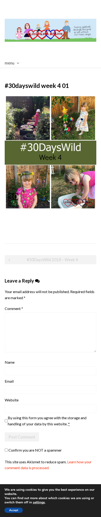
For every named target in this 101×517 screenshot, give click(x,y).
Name (10, 362)
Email (9, 381)
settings (39, 502)
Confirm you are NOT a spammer (35, 450)
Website (12, 400)
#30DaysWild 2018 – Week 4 (52, 259)
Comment (14, 308)
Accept (13, 510)
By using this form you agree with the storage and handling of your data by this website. (47, 420)
